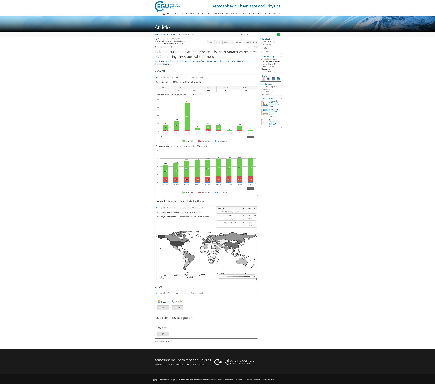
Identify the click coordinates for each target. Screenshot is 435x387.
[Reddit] (268, 79)
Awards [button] (244, 14)
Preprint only (198, 77)
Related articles (251, 42)
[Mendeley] (263, 79)
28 (163, 307)
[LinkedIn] (278, 79)
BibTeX (265, 48)
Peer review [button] (216, 14)
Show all (161, 77)
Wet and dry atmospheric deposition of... (274, 103)
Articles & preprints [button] (176, 14)
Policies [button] (204, 14)
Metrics (239, 42)
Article (211, 42)
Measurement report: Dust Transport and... (274, 112)
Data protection (268, 380)
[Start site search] (278, 34)
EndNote (266, 51)
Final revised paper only (179, 77)
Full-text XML (267, 45)
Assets (218, 42)
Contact (249, 380)
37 (163, 334)
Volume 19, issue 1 (170, 34)
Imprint (257, 380)
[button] (241, 34)
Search (177, 307)
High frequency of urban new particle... (274, 122)
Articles (157, 34)
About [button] (254, 14)
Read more (267, 71)
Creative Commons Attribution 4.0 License (226, 380)
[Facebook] (273, 79)
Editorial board (232, 14)
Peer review (228, 42)
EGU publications (268, 14)
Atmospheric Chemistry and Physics (246, 6)
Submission (193, 14)
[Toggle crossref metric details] (163, 301)
